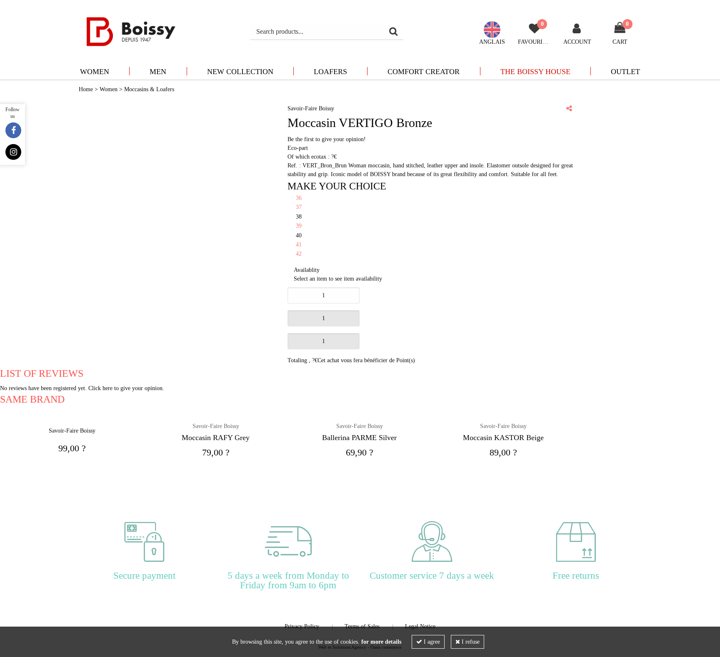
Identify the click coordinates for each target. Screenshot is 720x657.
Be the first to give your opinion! (327, 139)
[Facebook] (13, 130)
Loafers (330, 71)
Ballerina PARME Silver (359, 437)
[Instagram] (13, 152)
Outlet (625, 71)
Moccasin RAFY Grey (216, 437)
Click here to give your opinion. (126, 388)
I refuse (470, 642)
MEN (158, 71)
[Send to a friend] (569, 108)
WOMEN (94, 71)
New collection (240, 71)
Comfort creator (424, 71)
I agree (431, 642)
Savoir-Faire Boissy (215, 426)
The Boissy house (535, 71)
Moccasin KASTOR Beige (503, 437)
